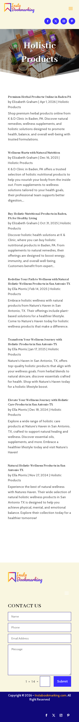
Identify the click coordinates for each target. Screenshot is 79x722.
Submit (62, 681)
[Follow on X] (55, 21)
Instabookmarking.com (50, 695)
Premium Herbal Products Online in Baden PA (39, 97)
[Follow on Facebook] (47, 21)
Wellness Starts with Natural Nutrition (34, 153)
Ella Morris (19, 289)
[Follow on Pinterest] (72, 21)
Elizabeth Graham (24, 102)
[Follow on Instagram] (64, 21)
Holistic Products (20, 163)
